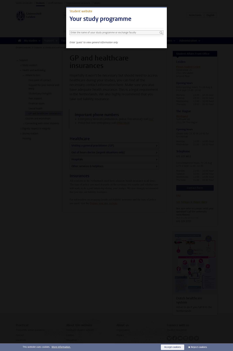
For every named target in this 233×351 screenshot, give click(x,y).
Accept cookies (172, 347)
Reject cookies (199, 347)
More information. (61, 347)
